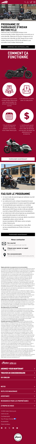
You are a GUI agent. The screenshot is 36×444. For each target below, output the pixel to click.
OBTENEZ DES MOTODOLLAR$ (18, 47)
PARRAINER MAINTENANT (18, 159)
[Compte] (27, 2)
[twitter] (9, 428)
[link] (18, 386)
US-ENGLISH (5, 377)
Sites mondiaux (5, 424)
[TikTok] (17, 428)
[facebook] (1, 428)
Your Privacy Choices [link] (7, 419)
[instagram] (5, 428)
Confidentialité (5, 416)
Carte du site (4, 413)
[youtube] (13, 428)
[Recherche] (25, 2)
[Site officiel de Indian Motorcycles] (4, 2)
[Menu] (34, 2)
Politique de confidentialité (18, 319)
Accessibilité (4, 421)
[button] (18, 244)
